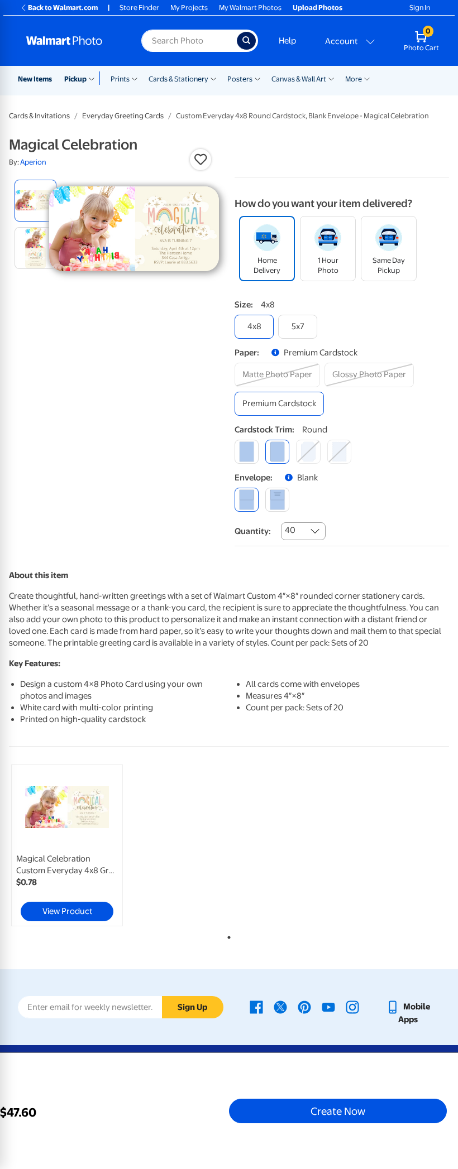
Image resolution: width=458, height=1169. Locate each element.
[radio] (35, 201)
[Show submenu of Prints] (134, 78)
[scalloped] (339, 452)
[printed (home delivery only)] (277, 500)
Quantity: (253, 531)
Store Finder (139, 7)
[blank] (247, 500)
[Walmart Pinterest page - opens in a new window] (304, 1007)
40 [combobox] (290, 530)
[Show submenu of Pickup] (94, 78)
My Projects (189, 7)
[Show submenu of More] (367, 78)
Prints (120, 79)
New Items (35, 79)
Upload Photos (317, 7)
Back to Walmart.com (63, 7)
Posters (239, 79)
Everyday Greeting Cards (123, 116)
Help (287, 41)
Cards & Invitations (39, 116)
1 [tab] (226, 935)
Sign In (419, 7)
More (353, 79)
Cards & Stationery (178, 79)
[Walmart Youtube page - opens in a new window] (328, 1007)
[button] (200, 159)
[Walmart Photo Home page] (71, 41)
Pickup (75, 79)
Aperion (33, 162)
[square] (247, 452)
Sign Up (192, 1007)
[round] (277, 452)
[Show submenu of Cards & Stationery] (213, 78)
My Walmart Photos (250, 7)
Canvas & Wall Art (298, 79)
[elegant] (308, 452)
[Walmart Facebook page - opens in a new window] (256, 1007)
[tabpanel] (82, 845)
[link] (67, 845)
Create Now (338, 1111)
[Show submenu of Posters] (257, 78)
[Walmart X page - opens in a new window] (280, 1007)
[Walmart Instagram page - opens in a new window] (352, 1007)
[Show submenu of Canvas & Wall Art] (331, 78)
